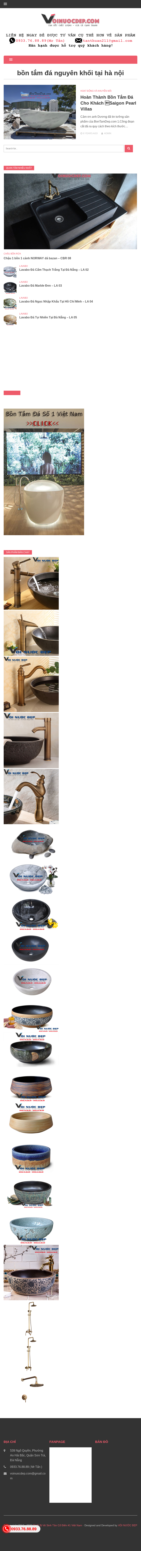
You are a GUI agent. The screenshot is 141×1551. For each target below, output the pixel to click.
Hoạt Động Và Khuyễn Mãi (95, 91)
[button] (5, 4)
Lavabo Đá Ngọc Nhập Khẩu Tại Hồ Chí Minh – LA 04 (56, 301)
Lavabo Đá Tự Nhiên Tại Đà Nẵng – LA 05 (48, 317)
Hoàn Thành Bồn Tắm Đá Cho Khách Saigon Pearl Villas (108, 103)
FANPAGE (57, 1442)
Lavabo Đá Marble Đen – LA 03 (40, 285)
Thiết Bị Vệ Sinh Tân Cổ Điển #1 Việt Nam (57, 1525)
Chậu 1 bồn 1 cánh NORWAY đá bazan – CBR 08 (37, 258)
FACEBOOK (12, 393)
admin (107, 133)
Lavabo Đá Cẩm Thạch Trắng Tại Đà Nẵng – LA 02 (54, 269)
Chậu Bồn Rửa (12, 253)
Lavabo (23, 266)
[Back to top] (131, 1541)
